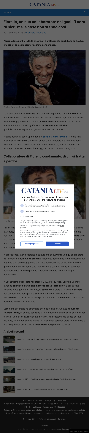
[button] (44, 216)
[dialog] (44, 216)
